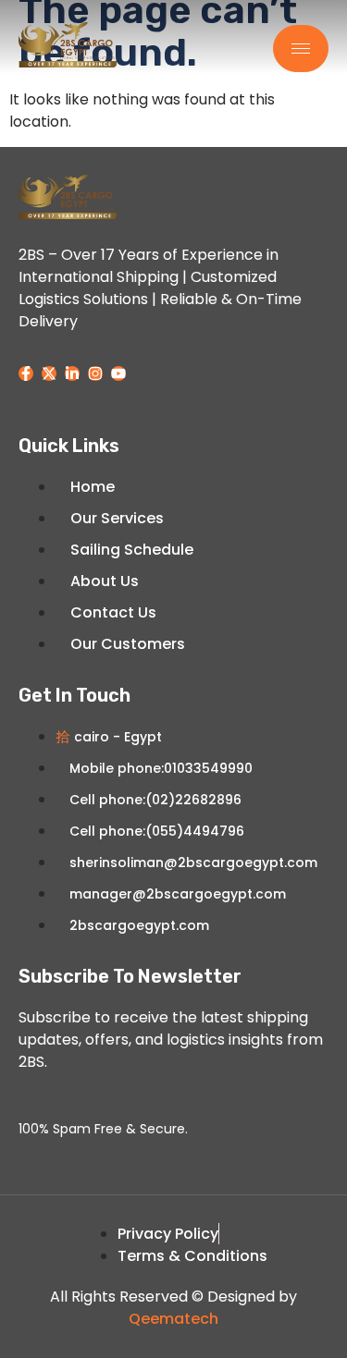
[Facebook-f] (26, 373)
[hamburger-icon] (300, 48)
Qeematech (173, 1318)
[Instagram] (95, 373)
